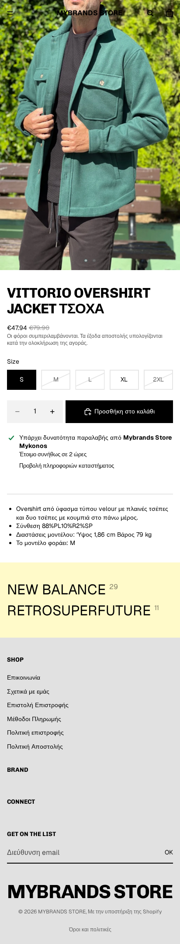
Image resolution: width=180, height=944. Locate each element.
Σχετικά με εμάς (28, 691)
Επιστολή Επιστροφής (38, 705)
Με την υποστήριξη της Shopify (125, 911)
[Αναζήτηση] (150, 13)
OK (169, 852)
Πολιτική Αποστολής (35, 746)
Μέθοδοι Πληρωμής (34, 718)
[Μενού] (10, 13)
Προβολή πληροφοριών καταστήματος (66, 465)
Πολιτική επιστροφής (35, 732)
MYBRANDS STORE (62, 911)
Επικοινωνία (23, 677)
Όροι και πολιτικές (90, 929)
